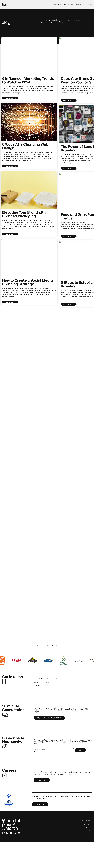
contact (89, 5)
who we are (57, 5)
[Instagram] (3, 832)
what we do (68, 5)
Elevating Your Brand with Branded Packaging (24, 213)
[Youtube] (19, 832)
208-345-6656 (39, 685)
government (86, 831)
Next (55, 646)
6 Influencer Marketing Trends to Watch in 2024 (28, 80)
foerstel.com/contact (42, 682)
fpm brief (79, 5)
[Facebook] (11, 832)
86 (52, 646)
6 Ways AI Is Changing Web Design (25, 145)
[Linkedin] (7, 832)
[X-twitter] (15, 832)
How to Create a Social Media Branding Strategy (27, 281)
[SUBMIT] (80, 750)
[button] (2, 661)
